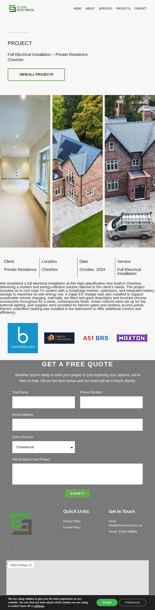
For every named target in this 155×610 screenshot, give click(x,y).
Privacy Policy (72, 521)
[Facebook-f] (8, 547)
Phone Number (91, 392)
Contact (140, 8)
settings (39, 606)
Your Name (20, 392)
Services (105, 8)
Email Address (23, 414)
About (90, 8)
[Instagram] (16, 547)
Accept (107, 602)
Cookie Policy (71, 527)
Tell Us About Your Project (31, 459)
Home (78, 8)
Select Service (22, 437)
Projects (123, 8)
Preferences (132, 602)
